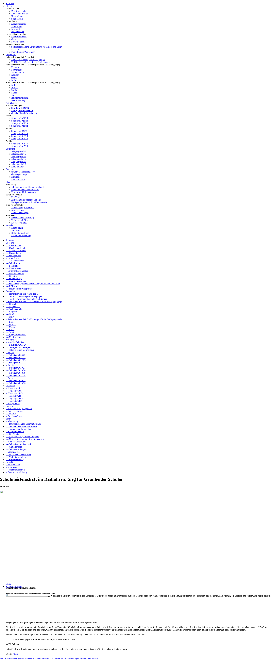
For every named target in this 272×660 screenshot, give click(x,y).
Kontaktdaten (17, 228)
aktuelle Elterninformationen (24, 113)
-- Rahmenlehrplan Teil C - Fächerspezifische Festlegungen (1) (34, 301)
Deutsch (15, 67)
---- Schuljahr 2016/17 (16, 380)
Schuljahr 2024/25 (19, 118)
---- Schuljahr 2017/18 (16, 375)
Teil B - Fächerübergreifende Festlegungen (30, 62)
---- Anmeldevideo (14, 447)
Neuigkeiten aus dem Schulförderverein (29, 202)
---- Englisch (11, 311)
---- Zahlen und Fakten (16, 250)
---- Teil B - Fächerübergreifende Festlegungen (26, 299)
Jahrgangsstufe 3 (18, 156)
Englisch (15, 75)
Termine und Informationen (23, 192)
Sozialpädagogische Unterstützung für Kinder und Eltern (36, 47)
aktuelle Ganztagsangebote (23, 172)
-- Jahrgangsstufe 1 (14, 388)
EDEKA (15, 49)
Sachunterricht (17, 72)
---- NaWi (10, 317)
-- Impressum (11, 467)
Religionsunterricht (19, 98)
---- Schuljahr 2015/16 (16, 383)
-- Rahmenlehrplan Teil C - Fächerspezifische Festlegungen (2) (34, 319)
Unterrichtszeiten (18, 36)
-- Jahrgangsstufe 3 (14, 393)
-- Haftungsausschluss (15, 470)
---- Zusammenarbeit (15, 260)
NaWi (14, 80)
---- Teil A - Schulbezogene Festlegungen (24, 296)
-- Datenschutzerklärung (16, 472)
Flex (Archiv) (17, 166)
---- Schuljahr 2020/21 (16, 368)
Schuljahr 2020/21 (19, 131)
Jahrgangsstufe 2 (18, 154)
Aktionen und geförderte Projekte (26, 200)
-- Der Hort (11, 413)
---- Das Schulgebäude (16, 248)
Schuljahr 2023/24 (19, 121)
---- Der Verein (12, 434)
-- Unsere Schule (13, 245)
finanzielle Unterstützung (22, 217)
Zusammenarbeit (18, 24)
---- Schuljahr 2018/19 (16, 373)
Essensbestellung (18, 223)
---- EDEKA (11, 286)
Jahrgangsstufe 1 (18, 151)
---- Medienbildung (14, 337)
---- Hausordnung (13, 253)
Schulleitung (17, 26)
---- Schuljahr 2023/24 (16, 357)
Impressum (16, 230)
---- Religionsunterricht (16, 334)
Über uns (10, 6)
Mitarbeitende (17, 31)
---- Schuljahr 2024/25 (16, 355)
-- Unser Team (12, 258)
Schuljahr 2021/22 (19, 126)
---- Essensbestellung (15, 459)
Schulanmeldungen (19, 212)
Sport (13, 95)
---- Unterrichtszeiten (15, 273)
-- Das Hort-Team (14, 416)
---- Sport (10, 332)
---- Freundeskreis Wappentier (19, 289)
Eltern (8, 182)
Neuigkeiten (11, 103)
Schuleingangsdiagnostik (22, 207)
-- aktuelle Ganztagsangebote (19, 408)
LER (13, 85)
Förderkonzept (17, 42)
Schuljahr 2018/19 (19, 136)
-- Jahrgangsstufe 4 (14, 396)
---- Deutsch (11, 304)
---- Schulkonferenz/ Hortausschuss (21, 426)
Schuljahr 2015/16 (19, 146)
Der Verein (16, 197)
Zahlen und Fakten (19, 13)
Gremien (15, 39)
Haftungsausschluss (20, 233)
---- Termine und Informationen (20, 429)
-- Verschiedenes (13, 452)
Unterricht (10, 149)
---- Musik (10, 327)
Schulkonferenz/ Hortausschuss (25, 189)
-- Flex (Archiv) (13, 403)
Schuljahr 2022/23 (19, 123)
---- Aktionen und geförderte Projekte (22, 436)
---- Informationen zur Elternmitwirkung (23, 424)
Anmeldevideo (18, 210)
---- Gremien (11, 276)
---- (16, 345)
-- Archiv (10, 352)
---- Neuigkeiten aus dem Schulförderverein (25, 439)
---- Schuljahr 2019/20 (16, 370)
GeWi (14, 77)
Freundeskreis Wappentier (23, 52)
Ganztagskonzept (19, 174)
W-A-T (14, 87)
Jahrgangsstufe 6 (18, 164)
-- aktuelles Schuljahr (15, 342)
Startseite (10, 3)
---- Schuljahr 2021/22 (16, 362)
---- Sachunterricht (14, 309)
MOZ (8, 584)
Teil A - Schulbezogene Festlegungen (28, 59)
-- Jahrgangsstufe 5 (14, 398)
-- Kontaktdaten (13, 464)
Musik (14, 90)
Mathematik (16, 70)
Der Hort (15, 177)
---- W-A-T (11, 324)
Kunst (14, 92)
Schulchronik (17, 19)
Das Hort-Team (18, 179)
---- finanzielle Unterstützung (18, 454)
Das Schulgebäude (19, 11)
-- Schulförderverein (15, 431)
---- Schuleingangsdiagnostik (18, 444)
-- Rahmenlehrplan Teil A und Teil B (22, 294)
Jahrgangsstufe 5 (18, 161)
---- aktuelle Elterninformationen (20, 350)
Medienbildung (18, 100)
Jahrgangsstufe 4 (18, 159)
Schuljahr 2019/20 (19, 133)
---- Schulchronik (13, 255)
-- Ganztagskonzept (14, 411)
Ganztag (9, 169)
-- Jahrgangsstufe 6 (14, 401)
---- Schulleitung (13, 263)
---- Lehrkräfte (12, 266)
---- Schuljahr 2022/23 (16, 360)
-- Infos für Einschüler (15, 441)
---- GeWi (10, 314)
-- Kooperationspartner (16, 281)
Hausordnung (17, 16)
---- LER (9, 322)
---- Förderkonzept (14, 278)
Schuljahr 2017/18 (19, 138)
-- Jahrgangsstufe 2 (14, 390)
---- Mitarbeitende (13, 268)
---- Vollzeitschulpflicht (16, 457)
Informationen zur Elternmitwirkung (27, 187)
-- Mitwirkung (12, 421)
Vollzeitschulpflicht (19, 220)
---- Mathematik (13, 306)
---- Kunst (10, 329)
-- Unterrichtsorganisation (17, 271)
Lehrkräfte (16, 29)
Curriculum (11, 54)
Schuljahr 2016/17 (19, 143)
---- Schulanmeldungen (16, 449)
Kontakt (9, 225)
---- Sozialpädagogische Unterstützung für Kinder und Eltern (33, 283)
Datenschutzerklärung (21, 235)
